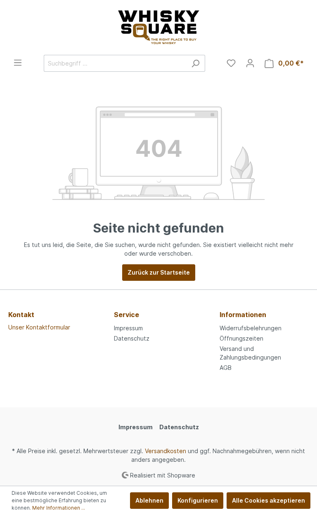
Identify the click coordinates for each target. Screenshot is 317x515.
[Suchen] (195, 63)
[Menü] (17, 63)
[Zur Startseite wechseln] (158, 27)
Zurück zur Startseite (159, 272)
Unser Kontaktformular (39, 327)
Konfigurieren (197, 500)
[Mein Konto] (250, 63)
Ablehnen (149, 500)
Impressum (128, 328)
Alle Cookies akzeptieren (268, 500)
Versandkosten (165, 450)
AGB (226, 367)
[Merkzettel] (231, 63)
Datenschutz (131, 338)
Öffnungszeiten (241, 338)
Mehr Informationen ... (58, 508)
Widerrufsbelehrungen (251, 328)
